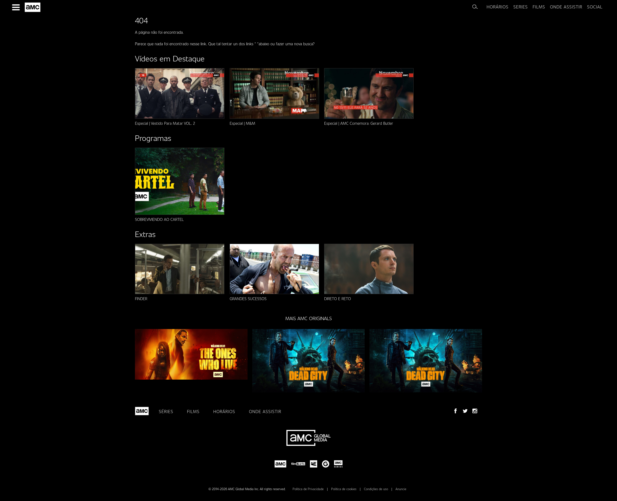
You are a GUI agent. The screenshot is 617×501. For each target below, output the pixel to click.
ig (474, 411)
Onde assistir (566, 7)
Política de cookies (344, 489)
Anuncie (401, 489)
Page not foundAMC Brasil (33, 7)
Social (595, 7)
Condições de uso (376, 489)
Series (520, 7)
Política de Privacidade (309, 489)
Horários (498, 7)
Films (539, 7)
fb (455, 411)
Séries (166, 411)
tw (465, 411)
